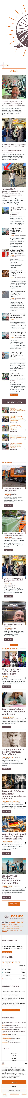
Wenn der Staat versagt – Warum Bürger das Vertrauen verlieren (14, 836)
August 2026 (14, 1053)
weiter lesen (8, 505)
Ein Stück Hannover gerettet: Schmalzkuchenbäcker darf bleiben (14, 146)
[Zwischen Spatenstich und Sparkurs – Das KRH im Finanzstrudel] (5, 335)
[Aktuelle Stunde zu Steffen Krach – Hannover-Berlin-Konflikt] (5, 231)
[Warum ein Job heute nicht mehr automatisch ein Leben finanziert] (14, 781)
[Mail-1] (16, 962)
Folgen (23, 969)
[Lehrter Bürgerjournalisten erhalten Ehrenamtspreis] (14, 87)
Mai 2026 (14, 1060)
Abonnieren (22, 978)
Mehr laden (14, 394)
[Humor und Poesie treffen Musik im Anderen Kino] (14, 659)
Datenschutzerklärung (14, 1094)
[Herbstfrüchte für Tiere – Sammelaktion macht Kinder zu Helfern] (5, 273)
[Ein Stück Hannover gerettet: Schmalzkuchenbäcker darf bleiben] (14, 130)
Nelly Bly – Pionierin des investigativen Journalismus (13, 751)
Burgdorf (8, 494)
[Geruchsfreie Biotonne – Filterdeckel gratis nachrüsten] (14, 477)
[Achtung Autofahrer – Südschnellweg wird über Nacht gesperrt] (5, 253)
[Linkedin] (3, 962)
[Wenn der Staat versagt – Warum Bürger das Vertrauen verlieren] (14, 824)
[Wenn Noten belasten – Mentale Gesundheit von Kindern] (14, 699)
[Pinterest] (6, 962)
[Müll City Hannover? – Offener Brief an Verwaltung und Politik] (5, 294)
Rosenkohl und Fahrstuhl (8, 1037)
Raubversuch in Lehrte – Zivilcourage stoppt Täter (14, 1027)
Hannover (4, 105)
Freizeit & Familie (8, 717)
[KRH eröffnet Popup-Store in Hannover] (14, 613)
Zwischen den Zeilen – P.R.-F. (11, 801)
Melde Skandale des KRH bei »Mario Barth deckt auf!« (13, 1032)
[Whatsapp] (9, 962)
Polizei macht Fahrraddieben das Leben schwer (16, 375)
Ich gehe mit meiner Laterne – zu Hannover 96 (18, 209)
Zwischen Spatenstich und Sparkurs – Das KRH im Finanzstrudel (18, 334)
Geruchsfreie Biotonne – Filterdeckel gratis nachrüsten (12, 490)
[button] (25, 1063)
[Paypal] (19, 962)
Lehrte (5, 677)
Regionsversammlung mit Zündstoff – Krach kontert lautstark (18, 315)
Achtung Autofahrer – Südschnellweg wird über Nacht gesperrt (17, 251)
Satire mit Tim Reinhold (6, 1038)
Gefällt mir (22, 965)
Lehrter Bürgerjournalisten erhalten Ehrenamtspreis (17, 409)
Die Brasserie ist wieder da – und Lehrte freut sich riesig (14, 1023)
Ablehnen (14, 1086)
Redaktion (10, 105)
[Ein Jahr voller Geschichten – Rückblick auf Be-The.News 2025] (14, 866)
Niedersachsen (5, 1042)
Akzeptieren (14, 1082)
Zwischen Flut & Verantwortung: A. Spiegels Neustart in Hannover (13, 191)
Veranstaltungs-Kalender (8, 1041)
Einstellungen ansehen (14, 1090)
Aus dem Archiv (7, 841)
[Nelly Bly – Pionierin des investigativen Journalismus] (14, 739)
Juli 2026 (14, 1056)
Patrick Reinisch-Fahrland (15, 150)
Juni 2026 (14, 1058)
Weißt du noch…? (8, 757)
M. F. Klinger (14, 494)
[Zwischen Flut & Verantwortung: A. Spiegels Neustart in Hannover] (14, 175)
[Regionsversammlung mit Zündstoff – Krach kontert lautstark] (5, 316)
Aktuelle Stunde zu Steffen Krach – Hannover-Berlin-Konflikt (16, 445)
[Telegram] (13, 962)
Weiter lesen (6, 686)
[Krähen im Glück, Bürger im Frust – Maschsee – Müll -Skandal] (5, 355)
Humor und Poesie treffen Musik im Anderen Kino (11, 671)
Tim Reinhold (13, 1038)
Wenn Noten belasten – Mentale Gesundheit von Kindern (13, 711)
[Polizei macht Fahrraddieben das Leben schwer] (5, 376)
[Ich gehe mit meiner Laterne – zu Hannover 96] (5, 210)
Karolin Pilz (17, 757)
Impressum (24, 1094)
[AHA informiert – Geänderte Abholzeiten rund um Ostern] (14, 522)
